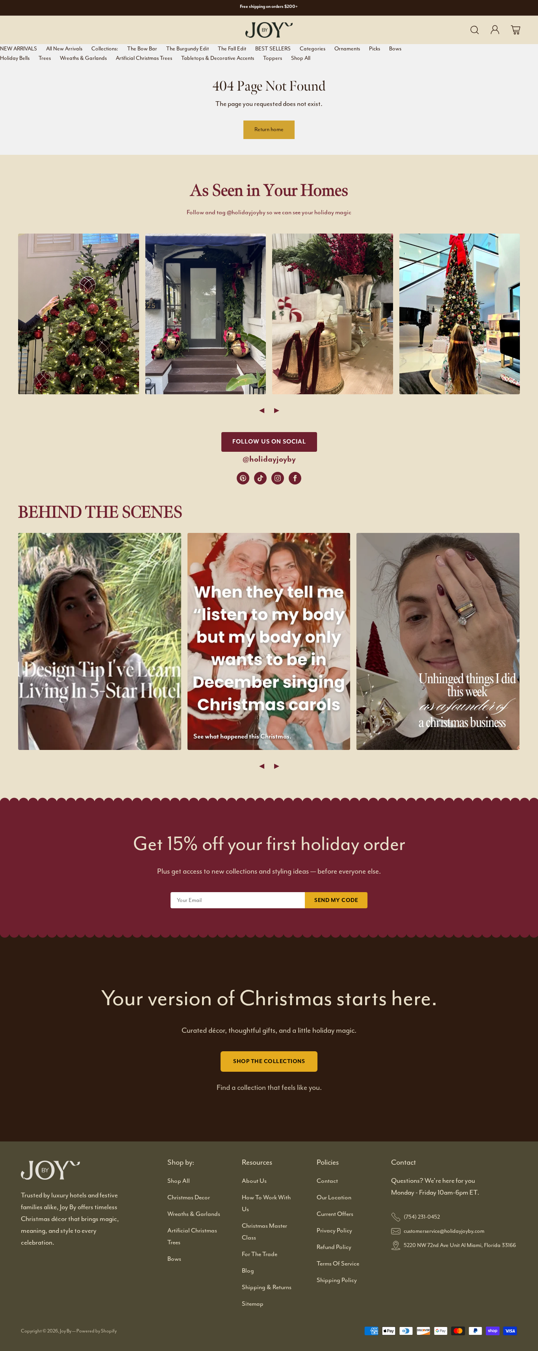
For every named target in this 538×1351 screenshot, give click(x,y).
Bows (395, 48)
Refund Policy (334, 1247)
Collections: (104, 48)
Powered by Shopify (96, 1331)
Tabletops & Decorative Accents (217, 58)
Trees (45, 58)
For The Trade (259, 1254)
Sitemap (252, 1304)
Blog (248, 1271)
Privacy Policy (334, 1230)
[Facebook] (295, 478)
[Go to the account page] (495, 29)
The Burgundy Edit (187, 48)
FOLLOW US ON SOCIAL (269, 441)
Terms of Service (338, 1263)
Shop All (300, 58)
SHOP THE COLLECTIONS (269, 1061)
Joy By (66, 1331)
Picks (374, 48)
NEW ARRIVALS (18, 48)
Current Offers (335, 1214)
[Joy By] (269, 29)
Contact (327, 1181)
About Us (254, 1181)
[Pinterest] (243, 478)
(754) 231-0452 (422, 1217)
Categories (312, 48)
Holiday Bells (15, 58)
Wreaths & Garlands (83, 58)
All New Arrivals (64, 48)
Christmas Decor (188, 1197)
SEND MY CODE (336, 900)
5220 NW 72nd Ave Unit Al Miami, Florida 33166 (460, 1245)
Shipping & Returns (266, 1287)
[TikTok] (260, 478)
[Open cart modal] (515, 29)
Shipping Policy (337, 1280)
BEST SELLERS (273, 48)
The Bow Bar (142, 48)
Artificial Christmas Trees (144, 58)
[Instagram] (277, 478)
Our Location (334, 1197)
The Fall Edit (232, 48)
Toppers (272, 58)
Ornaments (347, 48)
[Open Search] (474, 29)
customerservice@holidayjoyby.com (444, 1231)
